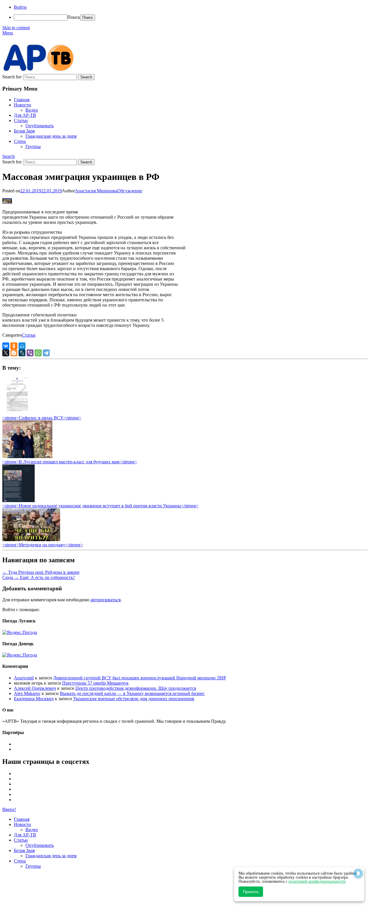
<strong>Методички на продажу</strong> (42, 544)
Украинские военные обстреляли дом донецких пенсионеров (133, 698)
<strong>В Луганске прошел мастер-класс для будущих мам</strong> (69, 461)
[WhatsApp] (38, 352)
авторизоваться (105, 599)
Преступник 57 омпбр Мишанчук (95, 683)
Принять (251, 891)
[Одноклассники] (13, 345)
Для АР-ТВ (25, 115)
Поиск (73, 17)
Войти (20, 7)
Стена (20, 141)
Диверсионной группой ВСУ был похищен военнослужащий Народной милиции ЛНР (139, 677)
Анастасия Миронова (96, 190)
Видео (31, 110)
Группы (33, 146)
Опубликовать (39, 125)
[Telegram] (46, 352)
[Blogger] (13, 352)
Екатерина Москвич (34, 698)
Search (8, 156)
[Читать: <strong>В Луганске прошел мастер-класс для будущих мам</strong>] (27, 456)
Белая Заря (24, 130)
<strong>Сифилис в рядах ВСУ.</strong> (41, 417)
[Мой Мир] (21, 345)
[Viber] (30, 352)
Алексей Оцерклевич (35, 688)
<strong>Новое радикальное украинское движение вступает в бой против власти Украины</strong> (100, 505)
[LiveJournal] (21, 352)
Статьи (21, 120)
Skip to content (16, 27)
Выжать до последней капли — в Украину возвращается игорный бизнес (132, 693)
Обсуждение (129, 190)
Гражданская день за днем (51, 136)
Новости (22, 104)
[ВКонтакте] (5, 345)
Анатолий (24, 677)
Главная (21, 99)
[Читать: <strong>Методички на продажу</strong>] (31, 539)
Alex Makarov (27, 693)
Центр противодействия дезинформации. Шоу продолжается (135, 688)
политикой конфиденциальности (317, 881)
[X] (5, 352)
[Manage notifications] (358, 873)
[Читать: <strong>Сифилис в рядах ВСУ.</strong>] (15, 412)
